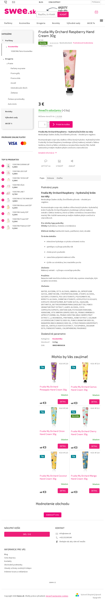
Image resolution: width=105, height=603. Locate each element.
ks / (27, 534)
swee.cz (52, 582)
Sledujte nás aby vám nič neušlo (72, 541)
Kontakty (8, 561)
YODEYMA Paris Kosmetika (21, 51)
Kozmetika (13, 46)
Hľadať (63, 14)
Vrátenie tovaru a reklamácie (16, 571)
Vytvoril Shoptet (87, 594)
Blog (41, 2)
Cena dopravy (54, 2)
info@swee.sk (65, 533)
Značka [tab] (59, 178)
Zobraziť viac (52, 515)
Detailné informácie (46, 153)
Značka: (46, 45)
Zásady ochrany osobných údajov (18, 568)
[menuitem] (10, 23)
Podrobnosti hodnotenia (83, 43)
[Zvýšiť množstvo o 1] (48, 122)
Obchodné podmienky (13, 564)
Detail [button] (63, 401)
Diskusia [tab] (50, 178)
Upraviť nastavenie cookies (57, 596)
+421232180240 (65, 537)
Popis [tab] (42, 178)
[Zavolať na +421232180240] (8, 2)
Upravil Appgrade (97, 596)
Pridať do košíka (63, 124)
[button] (54, 401)
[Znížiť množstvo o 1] (48, 126)
